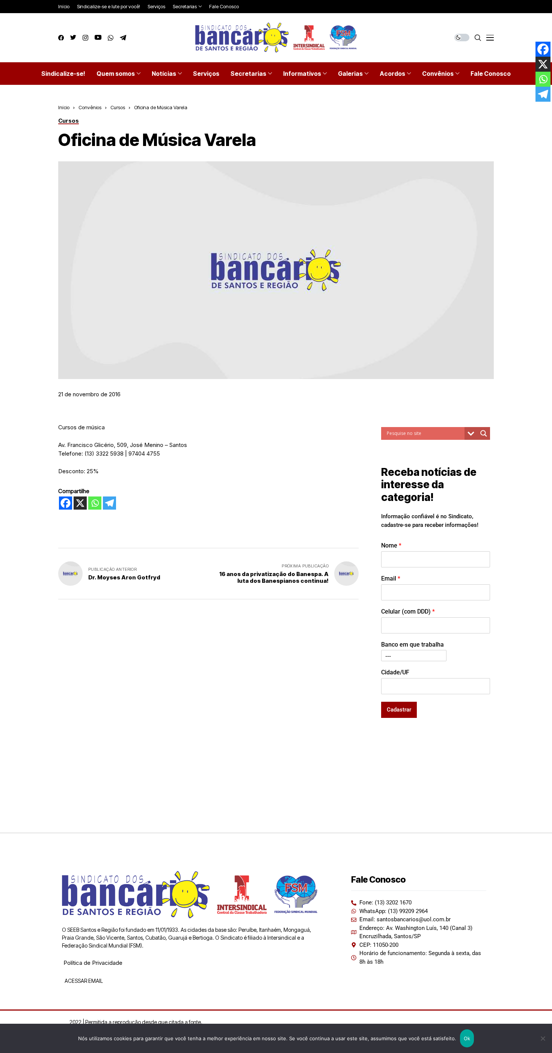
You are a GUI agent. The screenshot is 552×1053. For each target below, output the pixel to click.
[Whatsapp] (94, 503)
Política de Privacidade (92, 962)
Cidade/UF (395, 672)
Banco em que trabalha (412, 644)
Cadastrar (399, 709)
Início (63, 107)
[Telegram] (109, 503)
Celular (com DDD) (408, 611)
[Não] (542, 1038)
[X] (80, 503)
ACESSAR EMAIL (83, 981)
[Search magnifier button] (483, 433)
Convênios (89, 107)
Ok (467, 1038)
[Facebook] (65, 503)
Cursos (117, 107)
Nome (391, 545)
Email (390, 578)
